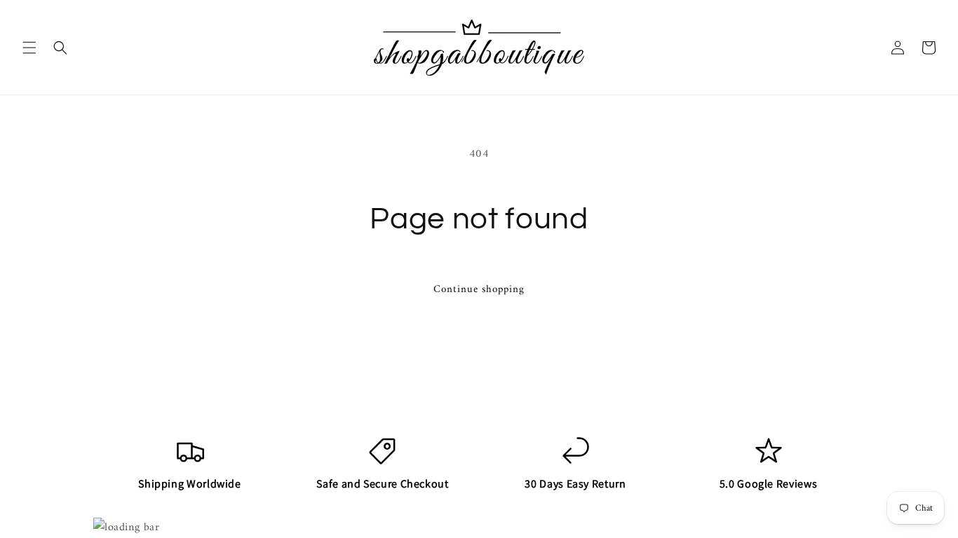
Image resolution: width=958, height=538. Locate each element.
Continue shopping (479, 289)
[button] (29, 47)
